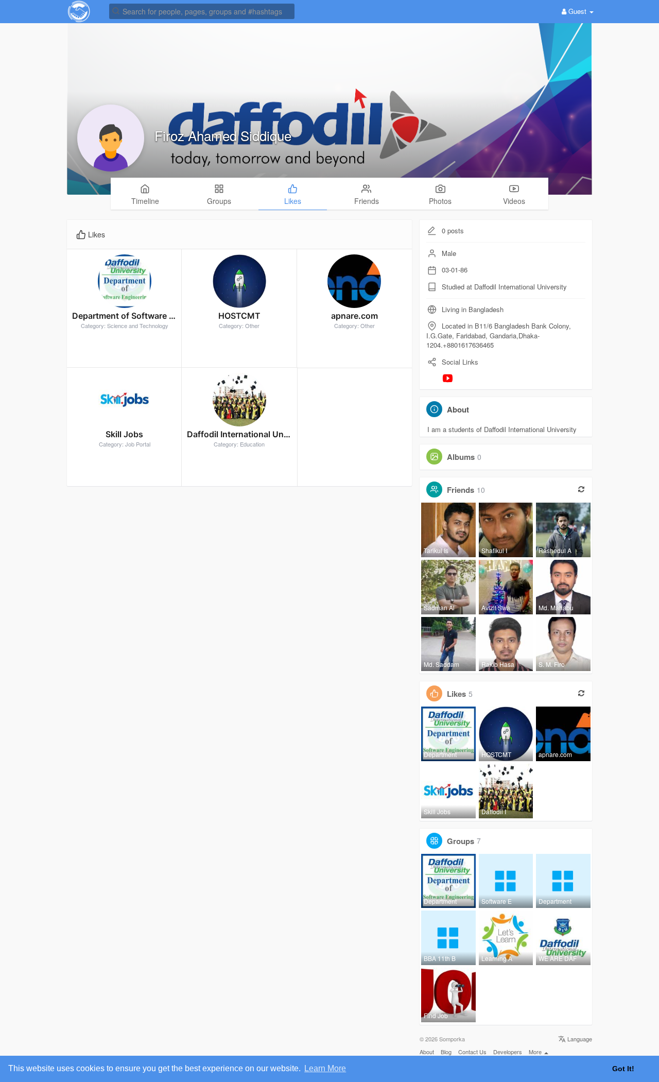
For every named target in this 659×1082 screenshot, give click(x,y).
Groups (460, 840)
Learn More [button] (325, 1068)
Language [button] (579, 1039)
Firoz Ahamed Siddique (222, 135)
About (427, 1051)
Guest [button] (577, 11)
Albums (461, 456)
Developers (507, 1051)
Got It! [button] (623, 1068)
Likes (456, 693)
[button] (202, 10)
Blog (446, 1051)
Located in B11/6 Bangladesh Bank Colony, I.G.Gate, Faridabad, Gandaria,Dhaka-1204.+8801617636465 (498, 335)
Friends (460, 489)
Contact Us (472, 1051)
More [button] (536, 1051)
